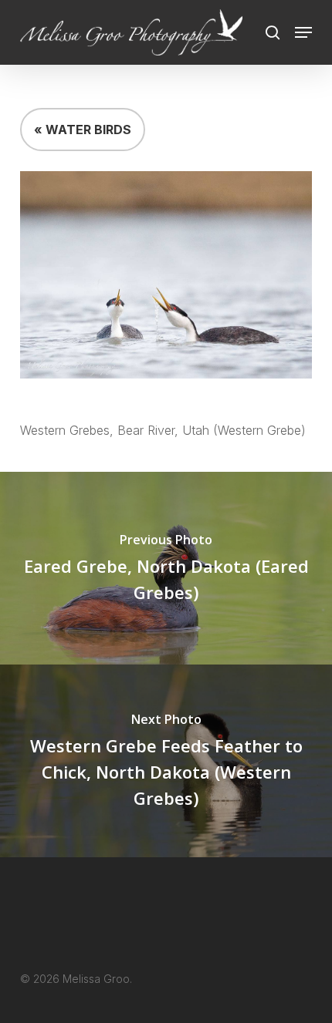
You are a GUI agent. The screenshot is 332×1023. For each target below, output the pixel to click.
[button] (303, 32)
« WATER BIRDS (82, 129)
